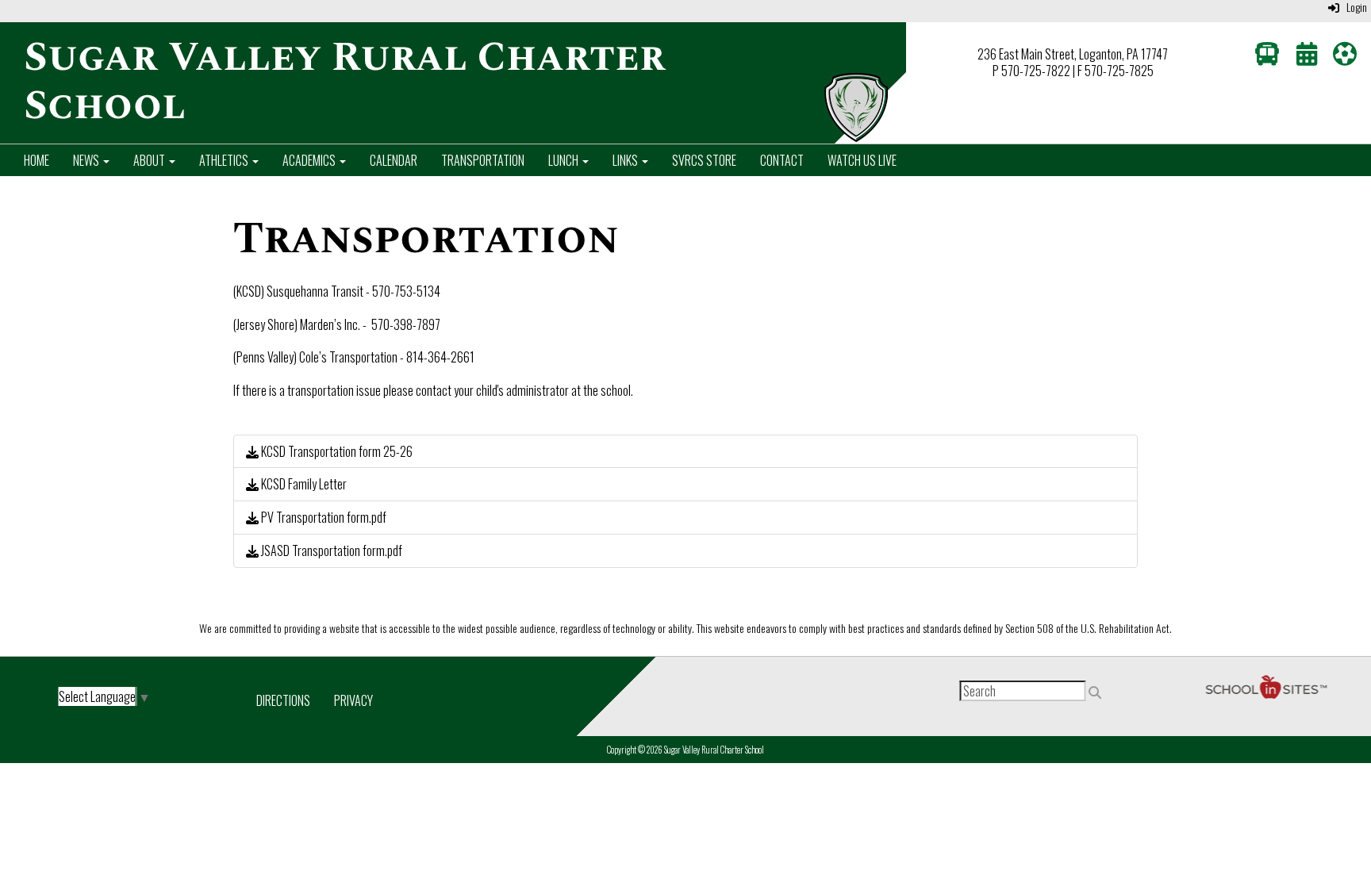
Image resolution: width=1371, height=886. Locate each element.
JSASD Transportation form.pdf (330, 550)
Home (36, 160)
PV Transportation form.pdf (322, 517)
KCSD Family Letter (303, 483)
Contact (782, 160)
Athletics (225, 160)
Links (626, 160)
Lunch (564, 160)
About (150, 160)
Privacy (353, 700)
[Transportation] (1267, 57)
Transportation (482, 160)
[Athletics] (1345, 57)
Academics (310, 160)
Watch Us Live (862, 160)
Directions (283, 700)
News (87, 160)
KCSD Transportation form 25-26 (336, 451)
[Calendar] (1306, 57)
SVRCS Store (704, 160)
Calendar (393, 160)
